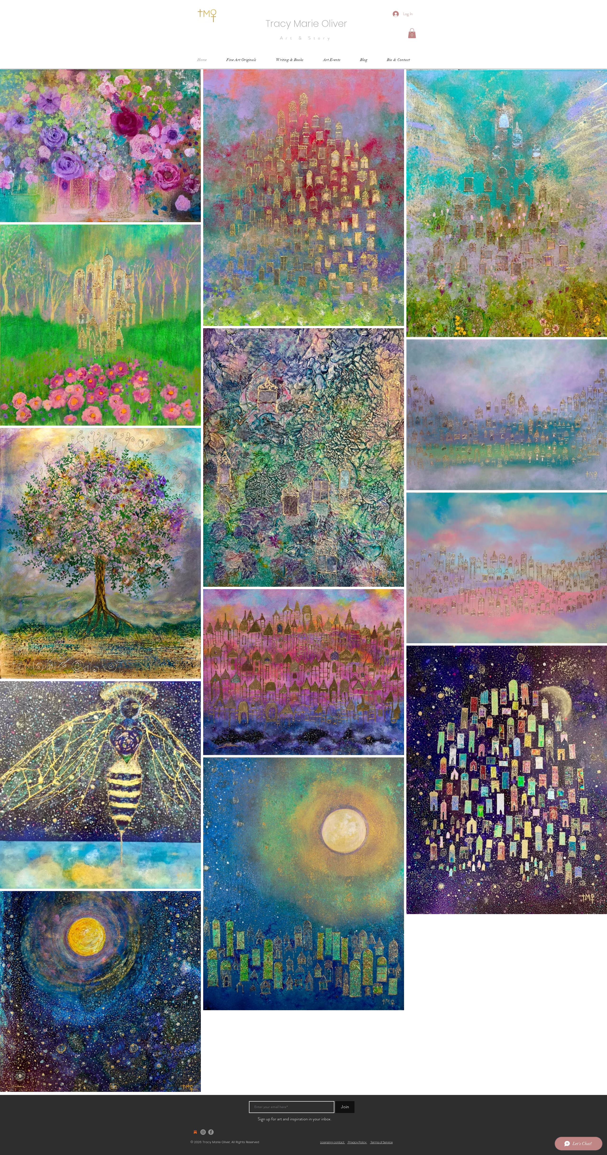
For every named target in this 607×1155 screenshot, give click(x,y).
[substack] (195, 1132)
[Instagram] (203, 1132)
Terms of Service (381, 1142)
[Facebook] (211, 1132)
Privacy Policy (357, 1142)
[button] (412, 33)
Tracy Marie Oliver (306, 23)
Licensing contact (332, 1142)
